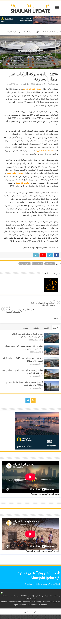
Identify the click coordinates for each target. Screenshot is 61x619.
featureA (38, 264)
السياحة (48, 32)
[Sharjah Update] (30, 7)
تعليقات (36, 328)
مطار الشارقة (24, 264)
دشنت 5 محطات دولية (45, 150)
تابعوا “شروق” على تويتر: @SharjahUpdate (39, 575)
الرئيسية (57, 32)
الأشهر (46, 328)
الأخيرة (55, 328)
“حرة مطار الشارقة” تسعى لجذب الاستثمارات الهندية (20, 309)
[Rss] (33, 400)
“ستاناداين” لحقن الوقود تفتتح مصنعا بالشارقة (42, 303)
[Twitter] (27, 400)
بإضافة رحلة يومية (23, 183)
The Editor (51, 84)
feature (50, 264)
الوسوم (26, 328)
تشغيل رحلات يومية (15, 173)
